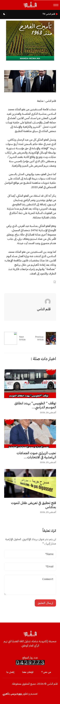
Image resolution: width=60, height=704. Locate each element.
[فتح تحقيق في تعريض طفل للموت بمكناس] (30, 483)
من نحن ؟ (46, 672)
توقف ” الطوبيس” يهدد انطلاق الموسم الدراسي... (35, 405)
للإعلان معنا (27, 672)
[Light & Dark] (4, 14)
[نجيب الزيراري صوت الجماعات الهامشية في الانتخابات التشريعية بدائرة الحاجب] (30, 433)
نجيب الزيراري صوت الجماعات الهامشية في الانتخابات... (36, 455)
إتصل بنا (10, 672)
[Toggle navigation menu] (55, 5)
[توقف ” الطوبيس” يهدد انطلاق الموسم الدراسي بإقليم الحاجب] (30, 383)
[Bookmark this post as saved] (54, 282)
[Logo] (30, 7)
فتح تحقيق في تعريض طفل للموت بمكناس (33, 505)
